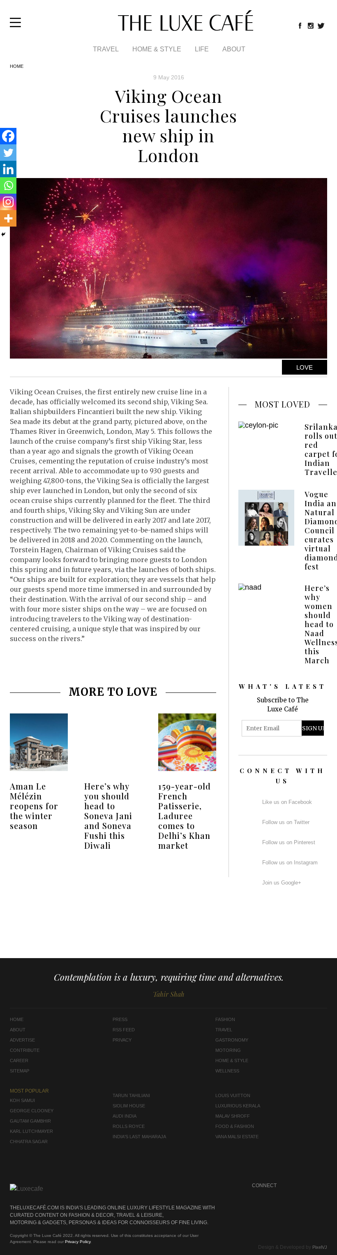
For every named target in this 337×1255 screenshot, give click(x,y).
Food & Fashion (234, 1126)
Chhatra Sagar (29, 1141)
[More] (8, 218)
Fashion (225, 1019)
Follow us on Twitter (285, 822)
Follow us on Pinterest (288, 842)
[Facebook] (8, 136)
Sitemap (19, 1070)
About (233, 49)
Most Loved (282, 404)
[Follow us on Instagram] (310, 25)
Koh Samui (22, 1100)
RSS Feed (124, 1029)
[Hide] (3, 234)
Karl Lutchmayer (31, 1131)
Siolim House (129, 1105)
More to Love (113, 692)
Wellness (227, 1070)
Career (19, 1060)
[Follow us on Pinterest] (305, 1196)
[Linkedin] (8, 169)
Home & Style (156, 49)
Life (202, 49)
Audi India (124, 1116)
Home (16, 66)
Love (304, 367)
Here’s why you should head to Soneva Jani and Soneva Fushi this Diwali (108, 815)
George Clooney (31, 1110)
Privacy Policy (77, 1241)
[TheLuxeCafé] (185, 28)
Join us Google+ (281, 883)
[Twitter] (8, 152)
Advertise (22, 1039)
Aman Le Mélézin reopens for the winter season (34, 805)
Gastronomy (231, 1039)
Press (120, 1019)
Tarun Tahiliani (131, 1095)
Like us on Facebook (287, 802)
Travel (106, 49)
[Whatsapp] (8, 185)
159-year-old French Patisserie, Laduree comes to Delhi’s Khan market (184, 815)
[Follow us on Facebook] (300, 25)
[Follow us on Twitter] (321, 25)
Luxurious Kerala (237, 1105)
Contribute (24, 1050)
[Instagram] (8, 202)
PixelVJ (319, 1247)
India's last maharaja (139, 1136)
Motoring (228, 1050)
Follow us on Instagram (290, 862)
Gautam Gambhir (30, 1120)
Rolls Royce (129, 1126)
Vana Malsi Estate (237, 1136)
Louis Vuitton (232, 1095)
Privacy (122, 1039)
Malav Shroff (232, 1116)
